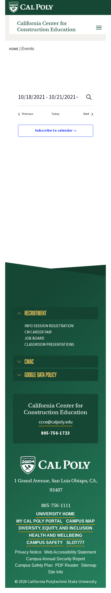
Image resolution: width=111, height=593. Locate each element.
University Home (55, 514)
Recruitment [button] (35, 312)
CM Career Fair (38, 332)
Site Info (55, 572)
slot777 (75, 542)
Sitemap (88, 565)
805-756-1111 (56, 505)
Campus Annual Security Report (55, 559)
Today (55, 114)
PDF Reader (66, 565)
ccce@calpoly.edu (56, 422)
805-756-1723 (55, 433)
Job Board (34, 338)
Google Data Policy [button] (41, 374)
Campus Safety (45, 542)
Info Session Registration (49, 326)
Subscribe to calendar (54, 130)
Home (13, 49)
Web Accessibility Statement (70, 552)
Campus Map (80, 521)
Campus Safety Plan (34, 565)
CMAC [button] (29, 361)
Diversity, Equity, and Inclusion (55, 528)
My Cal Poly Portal (39, 521)
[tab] (55, 313)
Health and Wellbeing (55, 535)
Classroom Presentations (49, 344)
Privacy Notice (28, 552)
